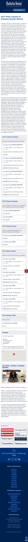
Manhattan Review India (14, 502)
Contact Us (14, 511)
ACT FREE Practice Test (8, 323)
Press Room (14, 498)
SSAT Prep (14, 482)
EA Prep (14, 471)
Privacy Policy (14, 506)
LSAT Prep (14, 476)
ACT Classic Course (7, 144)
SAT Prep (14, 478)
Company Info (14, 496)
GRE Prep (14, 474)
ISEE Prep (14, 484)
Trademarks (14, 504)
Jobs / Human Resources (14, 493)
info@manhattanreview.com (14, 524)
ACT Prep (14, 480)
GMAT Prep (14, 469)
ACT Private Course (7, 235)
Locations (14, 500)
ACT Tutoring (6, 210)
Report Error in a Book (14, 508)
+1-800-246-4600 (16, 527)
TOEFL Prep (14, 486)
